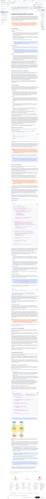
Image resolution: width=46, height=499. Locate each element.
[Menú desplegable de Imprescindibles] (12, 1)
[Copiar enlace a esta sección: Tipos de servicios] (19, 28)
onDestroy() (13, 106)
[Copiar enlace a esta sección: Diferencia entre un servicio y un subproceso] (29, 70)
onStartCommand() (13, 63)
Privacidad (17, 489)
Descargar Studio (36, 488)
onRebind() (12, 468)
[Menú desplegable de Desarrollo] (17, 1)
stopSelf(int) (31, 316)
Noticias (11, 488)
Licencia (14, 495)
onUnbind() (23, 459)
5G (16, 490)
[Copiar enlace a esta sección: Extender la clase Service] (19, 198)
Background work (11, 2)
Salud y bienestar (18, 486)
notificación (18, 34)
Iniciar (43, 10)
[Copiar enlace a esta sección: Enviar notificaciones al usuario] (24, 352)
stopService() (31, 94)
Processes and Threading (20, 123)
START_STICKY (13, 260)
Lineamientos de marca (17, 495)
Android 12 (29, 489)
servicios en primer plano (26, 39)
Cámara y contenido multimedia (18, 488)
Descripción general (3, 4)
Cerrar (39, 10)
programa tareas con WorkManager (20, 52)
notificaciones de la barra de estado (20, 354)
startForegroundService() (19, 276)
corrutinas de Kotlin (31, 77)
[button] (4, 10)
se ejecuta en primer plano (35, 118)
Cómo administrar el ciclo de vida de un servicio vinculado (26, 468)
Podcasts (11, 490)
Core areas (6, 2)
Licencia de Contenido (36, 471)
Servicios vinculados (16, 467)
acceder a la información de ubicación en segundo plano (29, 51)
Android (18, 493)
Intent (26, 66)
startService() (25, 91)
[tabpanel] (24, 225)
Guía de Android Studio (36, 484)
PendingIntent (27, 297)
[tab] (12, 203)
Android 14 (29, 487)
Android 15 (29, 486)
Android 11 (29, 490)
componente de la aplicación (19, 16)
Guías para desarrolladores (35, 486)
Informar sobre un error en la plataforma (42, 484)
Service (13, 16)
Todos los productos (35, 493)
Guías (8, 4)
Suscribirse (37, 497)
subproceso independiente (31, 24)
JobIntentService (13, 192)
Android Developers (13, 11)
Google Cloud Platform (29, 493)
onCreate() (12, 102)
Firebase (24, 493)
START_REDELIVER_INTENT (14, 266)
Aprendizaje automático (17, 485)
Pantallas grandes (24, 484)
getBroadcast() (13, 298)
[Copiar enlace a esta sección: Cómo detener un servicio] (20, 304)
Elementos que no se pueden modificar (28, 146)
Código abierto (11, 487)
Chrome (21, 493)
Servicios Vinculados (19, 349)
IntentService (27, 189)
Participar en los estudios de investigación (41, 489)
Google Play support (42, 487)
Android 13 (29, 488)
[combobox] (26, 0)
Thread (12, 78)
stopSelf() (26, 94)
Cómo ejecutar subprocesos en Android (27, 78)
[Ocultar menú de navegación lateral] (8, 497)
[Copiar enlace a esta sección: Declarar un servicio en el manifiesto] (23, 127)
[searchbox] (4, 6)
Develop (2, 2)
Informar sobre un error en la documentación (42, 486)
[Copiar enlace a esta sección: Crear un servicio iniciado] (21, 164)
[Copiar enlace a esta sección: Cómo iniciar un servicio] (19, 274)
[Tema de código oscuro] (37, 204)
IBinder (37, 99)
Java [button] (15, 288)
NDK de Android (35, 489)
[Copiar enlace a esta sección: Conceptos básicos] (19, 85)
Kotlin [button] (12, 288)
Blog (10, 489)
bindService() (36, 55)
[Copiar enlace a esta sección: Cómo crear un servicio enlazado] (24, 328)
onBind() (29, 63)
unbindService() (15, 345)
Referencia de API (36, 487)
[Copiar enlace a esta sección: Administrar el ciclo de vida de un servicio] (28, 365)
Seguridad (11, 486)
